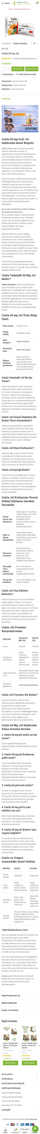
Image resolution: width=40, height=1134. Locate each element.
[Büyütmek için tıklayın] (5, 35)
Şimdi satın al (32, 69)
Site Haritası (31, 1119)
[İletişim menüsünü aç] (35, 1129)
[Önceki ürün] (31, 43)
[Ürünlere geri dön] (34, 43)
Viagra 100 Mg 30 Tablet (12, 1097)
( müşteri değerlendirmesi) (24, 58)
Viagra (33, 868)
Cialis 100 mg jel (23, 349)
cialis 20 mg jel (17, 89)
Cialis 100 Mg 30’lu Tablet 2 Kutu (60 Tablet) (10, 1045)
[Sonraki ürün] (37, 43)
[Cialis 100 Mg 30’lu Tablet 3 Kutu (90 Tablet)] (29, 1033)
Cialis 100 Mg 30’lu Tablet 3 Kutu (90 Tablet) (29, 1045)
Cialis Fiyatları (20, 43)
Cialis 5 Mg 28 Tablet (11, 1101)
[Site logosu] (21, 3)
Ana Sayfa (6, 43)
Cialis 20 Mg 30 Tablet (11, 1093)
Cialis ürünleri (22, 341)
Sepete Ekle (18, 69)
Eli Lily (5, 48)
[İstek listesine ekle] (15, 1029)
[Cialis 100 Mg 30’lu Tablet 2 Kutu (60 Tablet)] (10, 1033)
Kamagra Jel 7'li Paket (12, 1105)
